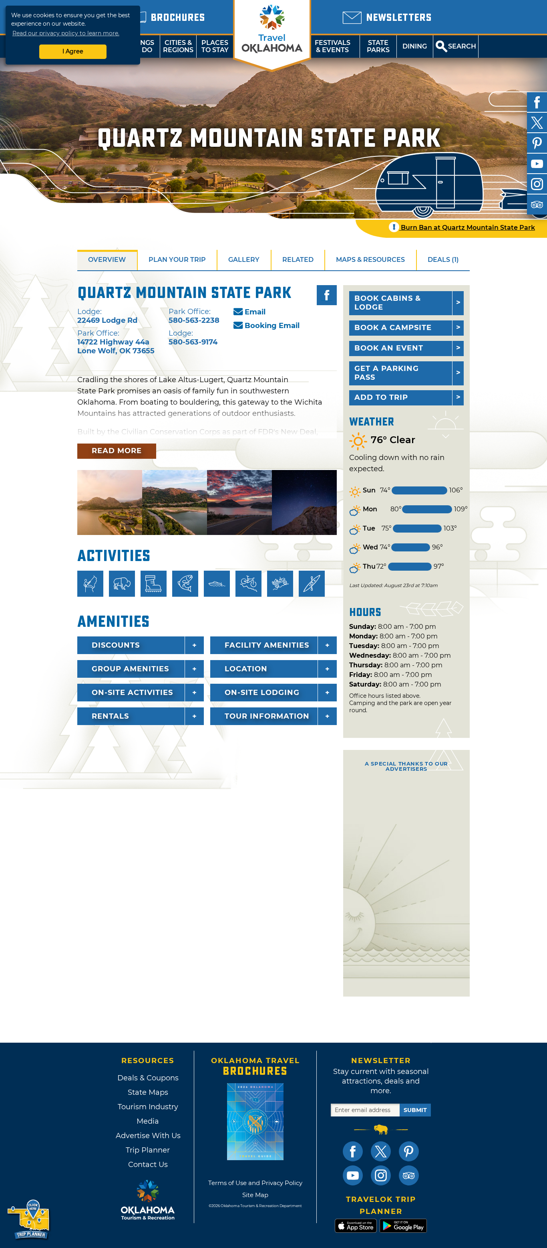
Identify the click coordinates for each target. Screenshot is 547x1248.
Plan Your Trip (177, 259)
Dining (414, 46)
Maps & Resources (370, 259)
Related (298, 259)
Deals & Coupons (148, 1078)
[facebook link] (353, 1151)
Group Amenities (130, 669)
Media (148, 1121)
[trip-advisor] (537, 204)
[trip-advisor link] (409, 1175)
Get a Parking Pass (386, 373)
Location (246, 669)
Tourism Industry (148, 1106)
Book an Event (388, 348)
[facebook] (537, 102)
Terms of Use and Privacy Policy (255, 1183)
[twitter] (537, 123)
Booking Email (272, 325)
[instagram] (537, 184)
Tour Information (267, 716)
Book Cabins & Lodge (387, 303)
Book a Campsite (393, 327)
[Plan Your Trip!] (29, 1219)
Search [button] (462, 46)
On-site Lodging (262, 692)
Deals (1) (443, 259)
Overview (107, 259)
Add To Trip (381, 397)
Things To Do (141, 46)
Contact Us (148, 1164)
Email (255, 312)
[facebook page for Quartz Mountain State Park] (327, 295)
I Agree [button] (72, 51)
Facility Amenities (267, 645)
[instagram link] (381, 1175)
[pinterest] (537, 143)
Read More (117, 450)
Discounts (116, 645)
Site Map (255, 1195)
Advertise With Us (148, 1135)
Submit (415, 1110)
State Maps (148, 1092)
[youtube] (537, 164)
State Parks (378, 46)
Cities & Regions (178, 46)
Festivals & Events (332, 46)
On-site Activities (132, 692)
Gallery (243, 259)
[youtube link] (353, 1175)
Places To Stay (215, 46)
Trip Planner (148, 1150)
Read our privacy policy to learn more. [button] (65, 33)
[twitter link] (381, 1151)
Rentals (110, 716)
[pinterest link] (409, 1151)
